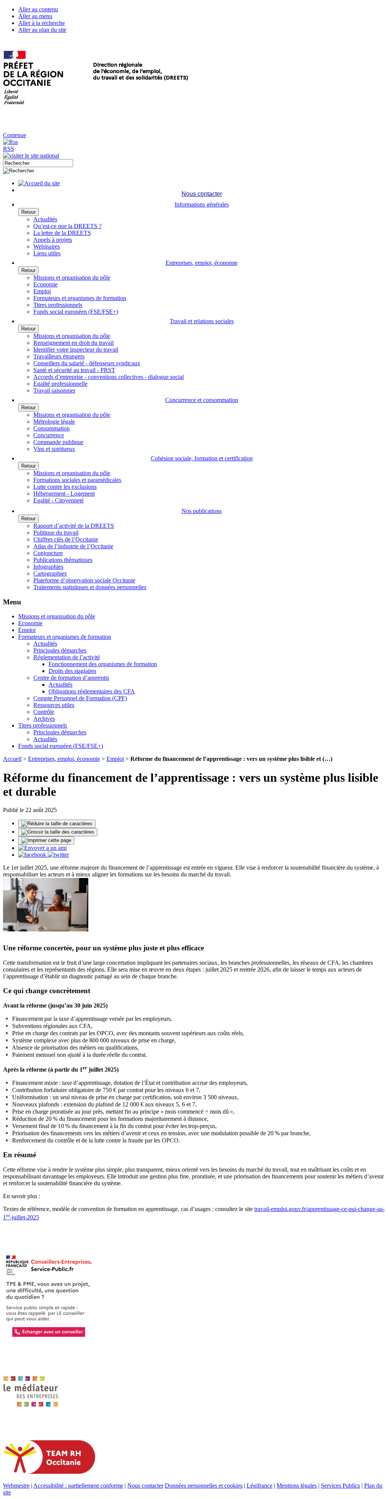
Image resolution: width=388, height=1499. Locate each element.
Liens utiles (47, 253)
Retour (28, 212)
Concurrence (48, 435)
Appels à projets (52, 239)
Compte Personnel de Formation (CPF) (80, 698)
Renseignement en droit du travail (73, 343)
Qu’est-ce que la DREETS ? (67, 226)
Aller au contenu (38, 9)
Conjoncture (48, 553)
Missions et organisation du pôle (71, 277)
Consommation (51, 428)
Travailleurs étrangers (58, 356)
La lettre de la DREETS (62, 233)
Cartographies (50, 573)
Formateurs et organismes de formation (79, 298)
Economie (45, 284)
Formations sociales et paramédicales (77, 480)
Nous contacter (145, 1485)
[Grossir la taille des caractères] (57, 832)
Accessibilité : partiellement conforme (78, 1485)
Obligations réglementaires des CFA (91, 691)
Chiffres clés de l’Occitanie (65, 539)
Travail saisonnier (54, 390)
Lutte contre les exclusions (65, 486)
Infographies (48, 566)
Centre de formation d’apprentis (71, 677)
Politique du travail (55, 532)
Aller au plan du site (42, 30)
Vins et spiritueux (54, 449)
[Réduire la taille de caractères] (56, 824)
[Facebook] (33, 854)
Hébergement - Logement (64, 493)
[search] (38, 163)
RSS (8, 149)
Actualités (45, 219)
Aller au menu (35, 16)
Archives (44, 718)
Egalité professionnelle (60, 383)
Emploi (42, 291)
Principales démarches (59, 650)
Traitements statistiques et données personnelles (89, 587)
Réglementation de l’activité (66, 657)
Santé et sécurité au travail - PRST (74, 370)
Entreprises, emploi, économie (64, 759)
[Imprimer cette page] (46, 840)
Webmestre (16, 1485)
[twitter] (58, 854)
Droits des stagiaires (72, 671)
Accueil (12, 759)
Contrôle (43, 712)
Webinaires (46, 246)
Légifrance (259, 1485)
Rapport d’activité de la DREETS (73, 526)
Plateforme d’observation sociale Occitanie (84, 580)
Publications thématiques (62, 560)
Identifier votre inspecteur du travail (75, 349)
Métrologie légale (54, 421)
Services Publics (340, 1485)
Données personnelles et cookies (203, 1485)
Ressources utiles (53, 705)
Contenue (14, 135)
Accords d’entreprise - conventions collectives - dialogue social (108, 377)
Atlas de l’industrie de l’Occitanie (73, 546)
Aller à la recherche (41, 23)
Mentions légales (297, 1485)
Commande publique (58, 442)
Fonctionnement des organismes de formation (102, 664)
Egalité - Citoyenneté (58, 500)
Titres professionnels (57, 305)
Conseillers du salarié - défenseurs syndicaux (86, 363)
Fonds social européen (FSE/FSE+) (75, 311)
